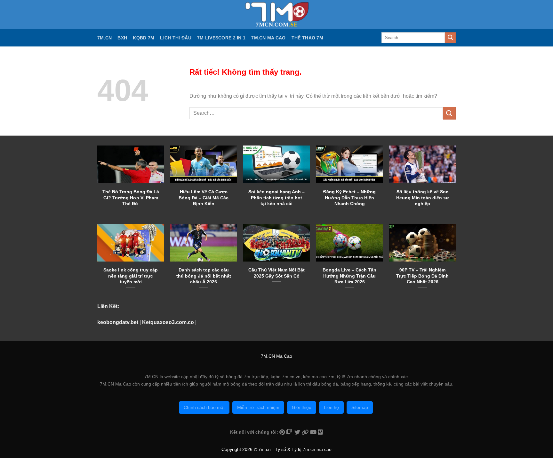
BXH (122, 37)
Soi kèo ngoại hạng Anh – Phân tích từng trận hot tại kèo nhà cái (276, 197)
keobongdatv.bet (117, 322)
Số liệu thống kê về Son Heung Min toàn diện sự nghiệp (422, 197)
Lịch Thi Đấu (175, 37)
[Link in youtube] (314, 432)
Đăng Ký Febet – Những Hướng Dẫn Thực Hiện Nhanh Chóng (349, 197)
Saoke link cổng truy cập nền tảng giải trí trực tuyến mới (130, 275)
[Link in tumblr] (320, 432)
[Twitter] (297, 432)
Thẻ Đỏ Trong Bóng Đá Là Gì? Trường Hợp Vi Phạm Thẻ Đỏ (130, 197)
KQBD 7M (143, 37)
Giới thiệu (301, 407)
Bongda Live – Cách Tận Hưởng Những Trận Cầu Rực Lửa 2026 (349, 275)
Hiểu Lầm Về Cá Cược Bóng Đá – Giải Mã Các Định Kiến (203, 197)
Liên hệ (331, 407)
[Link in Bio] (305, 432)
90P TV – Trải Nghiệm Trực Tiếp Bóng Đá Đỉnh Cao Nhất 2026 (422, 275)
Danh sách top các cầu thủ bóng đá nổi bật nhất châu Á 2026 (203, 275)
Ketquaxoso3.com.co (168, 322)
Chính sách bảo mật (204, 407)
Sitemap (359, 407)
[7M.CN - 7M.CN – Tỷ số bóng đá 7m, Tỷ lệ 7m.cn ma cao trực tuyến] (276, 14)
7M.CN (104, 37)
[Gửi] (450, 37)
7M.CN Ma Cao (268, 37)
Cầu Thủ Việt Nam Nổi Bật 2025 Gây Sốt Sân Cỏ (276, 272)
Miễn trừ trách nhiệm (258, 407)
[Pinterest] (282, 432)
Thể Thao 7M (307, 37)
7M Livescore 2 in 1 (221, 37)
